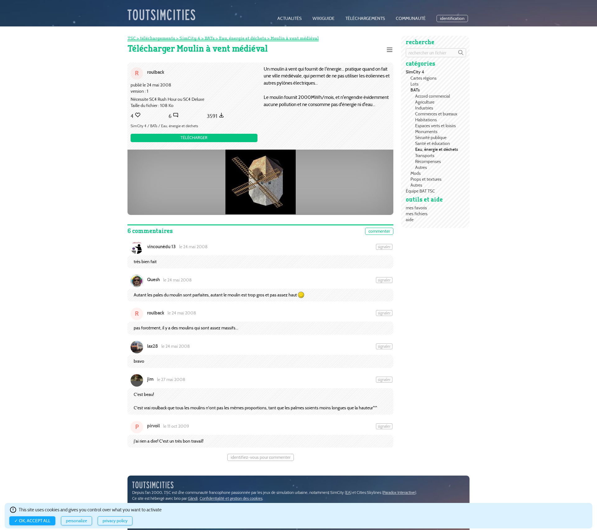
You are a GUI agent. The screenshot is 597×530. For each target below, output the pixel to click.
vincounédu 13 (161, 246)
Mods (415, 173)
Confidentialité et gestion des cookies (231, 498)
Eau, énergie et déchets (436, 149)
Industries (424, 108)
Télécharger (194, 137)
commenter (379, 231)
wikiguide (323, 18)
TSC (131, 38)
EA (348, 492)
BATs (415, 90)
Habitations (426, 120)
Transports (424, 155)
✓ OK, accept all (32, 520)
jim (150, 379)
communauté (411, 18)
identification (452, 18)
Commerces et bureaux (436, 114)
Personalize (76, 520)
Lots (414, 84)
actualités (289, 18)
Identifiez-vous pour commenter (260, 457)
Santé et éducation (432, 143)
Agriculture (424, 102)
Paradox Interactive (399, 492)
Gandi (193, 498)
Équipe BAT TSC (420, 191)
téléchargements (365, 18)
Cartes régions (423, 78)
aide (410, 219)
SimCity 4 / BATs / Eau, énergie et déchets (164, 125)
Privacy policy (115, 520)
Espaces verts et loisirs (435, 125)
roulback (155, 72)
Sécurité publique (431, 137)
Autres (421, 167)
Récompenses (428, 161)
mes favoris (416, 208)
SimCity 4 (415, 72)
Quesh (153, 279)
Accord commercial (432, 96)
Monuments (426, 131)
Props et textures (426, 179)
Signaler (384, 246)
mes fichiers (417, 213)
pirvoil (153, 426)
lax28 (152, 346)
